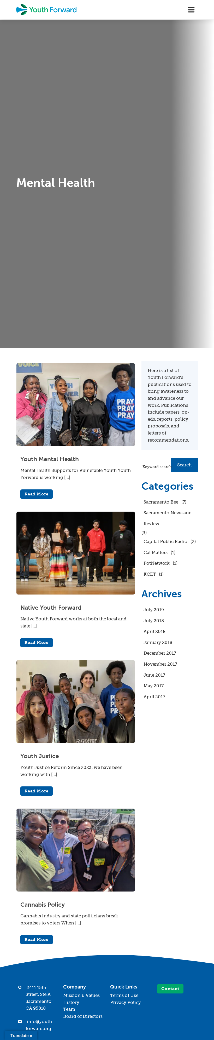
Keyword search (157, 466)
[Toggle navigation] (191, 9)
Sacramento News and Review (168, 518)
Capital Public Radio (165, 541)
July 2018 (154, 620)
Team (69, 1009)
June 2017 (154, 675)
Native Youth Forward (50, 607)
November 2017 (160, 664)
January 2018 (158, 642)
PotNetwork (157, 563)
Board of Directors (83, 1016)
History (71, 1002)
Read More (37, 494)
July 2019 (154, 609)
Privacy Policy (125, 1002)
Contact (170, 988)
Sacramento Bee (161, 502)
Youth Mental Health (49, 459)
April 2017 (154, 696)
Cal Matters (156, 552)
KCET (150, 574)
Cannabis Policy (42, 904)
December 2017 (160, 653)
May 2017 (154, 685)
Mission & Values (81, 995)
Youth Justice (39, 756)
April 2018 (154, 631)
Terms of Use (124, 995)
